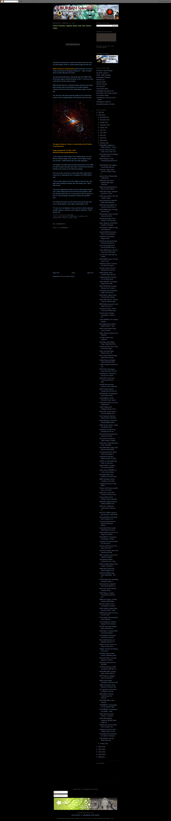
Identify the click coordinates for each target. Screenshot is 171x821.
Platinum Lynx (100, 79)
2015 (100, 112)
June (101, 132)
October (102, 122)
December (103, 117)
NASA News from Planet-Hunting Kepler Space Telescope (107, 182)
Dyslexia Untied (100, 82)
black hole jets (63, 216)
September (103, 125)
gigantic (65, 217)
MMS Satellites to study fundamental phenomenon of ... (108, 160)
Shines (71, 217)
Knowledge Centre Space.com (105, 91)
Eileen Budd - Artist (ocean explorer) (106, 93)
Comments (59, 795)
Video (75, 217)
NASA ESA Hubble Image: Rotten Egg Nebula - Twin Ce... (108, 575)
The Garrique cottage (102, 95)
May (101, 135)
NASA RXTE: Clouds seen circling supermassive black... (107, 380)
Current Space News (102, 88)
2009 (100, 757)
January (102, 743)
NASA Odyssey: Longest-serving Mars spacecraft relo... (107, 595)
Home (73, 273)
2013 (100, 746)
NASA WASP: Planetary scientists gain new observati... (107, 696)
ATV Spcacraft (100, 86)
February (102, 143)
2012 (100, 749)
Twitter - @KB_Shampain (103, 75)
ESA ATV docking (101, 84)
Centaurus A (74, 216)
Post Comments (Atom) (67, 276)
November (103, 120)
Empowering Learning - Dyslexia (105, 104)
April (101, 138)
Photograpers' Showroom (103, 77)
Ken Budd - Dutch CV (102, 73)
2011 (100, 752)
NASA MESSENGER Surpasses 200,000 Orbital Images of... (108, 720)
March (102, 140)
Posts (58, 792)
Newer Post (56, 273)
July (101, 130)
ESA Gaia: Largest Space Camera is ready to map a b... (108, 171)
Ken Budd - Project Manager (104, 70)
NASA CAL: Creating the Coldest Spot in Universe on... (107, 508)
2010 (100, 754)
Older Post (90, 273)
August (102, 127)
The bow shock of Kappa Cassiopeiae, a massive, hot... (107, 315)
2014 (100, 115)
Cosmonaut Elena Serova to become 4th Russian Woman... (108, 523)
